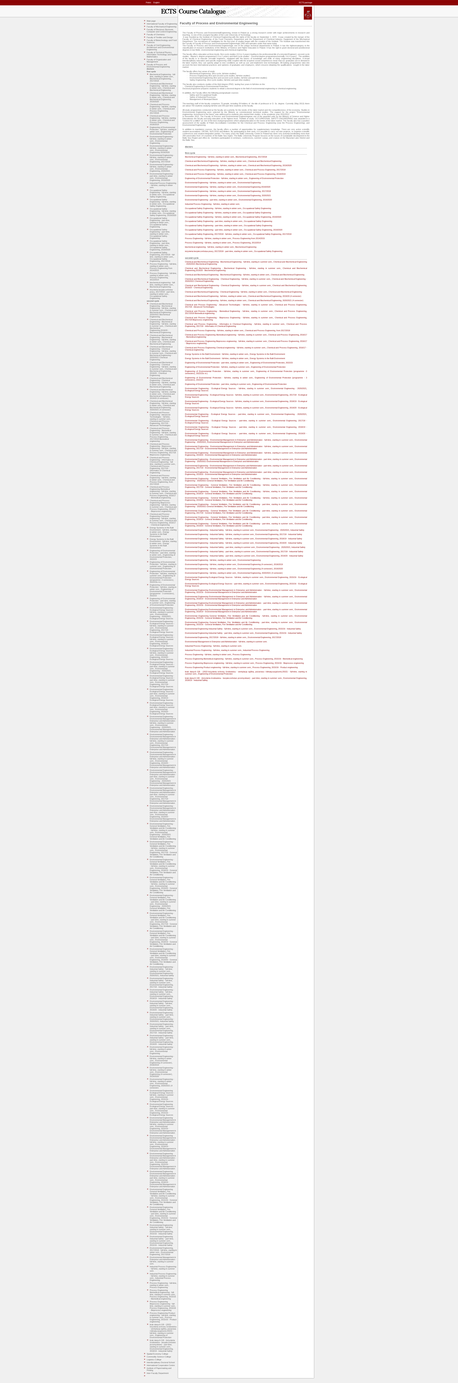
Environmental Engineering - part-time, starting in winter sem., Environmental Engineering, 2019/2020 (162, 177)
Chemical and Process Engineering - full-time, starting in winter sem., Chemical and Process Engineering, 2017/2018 (163, 108)
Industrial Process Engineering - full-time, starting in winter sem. (163, 185)
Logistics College (154, 1360)
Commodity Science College (159, 1357)
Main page (151, 21)
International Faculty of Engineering (162, 24)
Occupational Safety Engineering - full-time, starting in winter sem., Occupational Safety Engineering (163, 193)
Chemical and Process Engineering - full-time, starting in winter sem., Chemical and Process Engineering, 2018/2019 (163, 120)
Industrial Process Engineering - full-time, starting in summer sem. (163, 1269)
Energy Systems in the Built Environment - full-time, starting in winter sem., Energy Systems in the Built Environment (163, 532)
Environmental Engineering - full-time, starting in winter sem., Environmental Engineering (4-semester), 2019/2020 (162, 1072)
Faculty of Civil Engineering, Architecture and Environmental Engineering (160, 47)
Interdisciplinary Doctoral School (161, 1362)
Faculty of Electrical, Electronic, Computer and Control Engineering (162, 30)
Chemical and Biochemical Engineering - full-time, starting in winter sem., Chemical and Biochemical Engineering (163, 87)
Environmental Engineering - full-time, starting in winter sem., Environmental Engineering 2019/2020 (162, 149)
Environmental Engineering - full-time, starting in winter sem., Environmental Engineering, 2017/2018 (162, 158)
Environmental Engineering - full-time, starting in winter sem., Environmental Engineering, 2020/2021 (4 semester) (162, 1083)
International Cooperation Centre (161, 1365)
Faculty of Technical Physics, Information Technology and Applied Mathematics (162, 54)
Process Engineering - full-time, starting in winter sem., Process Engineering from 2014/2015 (163, 267)
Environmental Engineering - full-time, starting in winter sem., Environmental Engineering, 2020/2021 (162, 167)
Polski (148, 2)
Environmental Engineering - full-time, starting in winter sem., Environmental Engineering (162, 140)
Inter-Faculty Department (158, 1373)
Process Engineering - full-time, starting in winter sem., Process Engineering (163, 1285)
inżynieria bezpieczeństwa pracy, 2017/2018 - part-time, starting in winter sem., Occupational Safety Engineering (162, 294)
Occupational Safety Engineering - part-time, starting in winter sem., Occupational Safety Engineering (160, 222)
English (156, 2)
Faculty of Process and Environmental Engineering (158, 65)
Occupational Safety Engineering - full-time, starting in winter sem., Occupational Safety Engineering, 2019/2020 (163, 212)
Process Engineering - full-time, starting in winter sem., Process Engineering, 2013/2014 (163, 276)
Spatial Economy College (157, 1354)
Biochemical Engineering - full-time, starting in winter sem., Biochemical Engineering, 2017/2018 (163, 77)
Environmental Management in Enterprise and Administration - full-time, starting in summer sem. (163, 1260)
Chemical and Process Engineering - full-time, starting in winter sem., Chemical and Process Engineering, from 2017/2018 (163, 479)
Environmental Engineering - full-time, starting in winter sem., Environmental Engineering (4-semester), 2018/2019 (162, 1060)
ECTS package (305, 2)
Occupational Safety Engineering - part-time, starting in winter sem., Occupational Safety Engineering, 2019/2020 (160, 245)
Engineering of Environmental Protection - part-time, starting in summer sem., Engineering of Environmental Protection (163, 601)
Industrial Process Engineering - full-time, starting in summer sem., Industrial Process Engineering (163, 1277)
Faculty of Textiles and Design (160, 37)
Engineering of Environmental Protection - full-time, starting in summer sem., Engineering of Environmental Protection (163, 565)
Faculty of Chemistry (156, 34)
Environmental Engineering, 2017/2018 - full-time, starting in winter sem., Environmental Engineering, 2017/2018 (163, 1251)
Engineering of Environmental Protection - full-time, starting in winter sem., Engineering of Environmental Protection (163, 130)
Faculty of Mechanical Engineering (161, 27)
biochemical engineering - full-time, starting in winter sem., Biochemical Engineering (162, 284)
